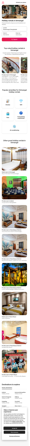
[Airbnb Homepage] (3, 2)
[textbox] (8, 35)
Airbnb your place (21, 2)
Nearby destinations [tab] (7, 387)
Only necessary (14, 432)
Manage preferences (14, 436)
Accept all (14, 428)
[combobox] (14, 29)
